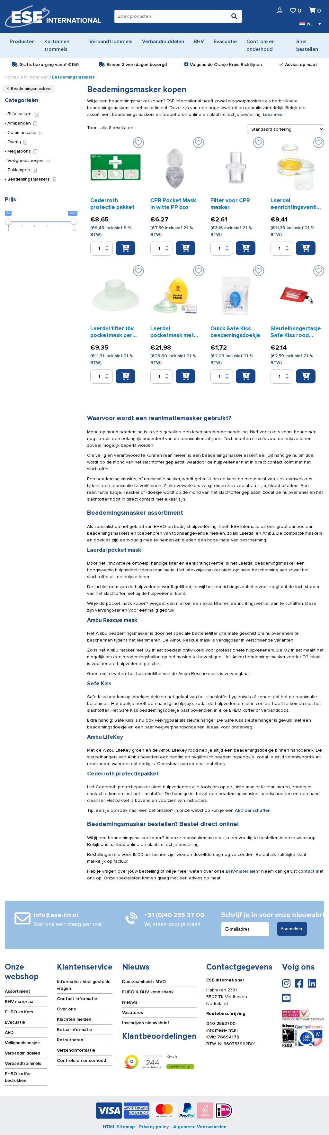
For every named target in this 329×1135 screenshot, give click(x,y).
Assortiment (17, 991)
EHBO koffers (19, 1012)
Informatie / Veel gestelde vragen (84, 985)
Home (10, 77)
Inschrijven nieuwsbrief (145, 1023)
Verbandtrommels (23, 1063)
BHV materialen (34, 77)
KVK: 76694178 (222, 1037)
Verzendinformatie (76, 1050)
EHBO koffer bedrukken (18, 1077)
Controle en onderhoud (81, 1060)
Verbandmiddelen (22, 1053)
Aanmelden (292, 928)
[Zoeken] (234, 16)
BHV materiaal (19, 1001)
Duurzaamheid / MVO (144, 981)
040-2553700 (221, 1023)
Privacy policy (154, 1127)
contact (306, 871)
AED (9, 1032)
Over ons (66, 1009)
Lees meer (273, 114)
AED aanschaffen (253, 810)
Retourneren (70, 1040)
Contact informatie (77, 998)
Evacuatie (15, 1022)
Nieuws (129, 1002)
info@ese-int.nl (221, 1030)
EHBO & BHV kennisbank (147, 992)
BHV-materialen (242, 871)
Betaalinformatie (74, 1029)
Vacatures (132, 1012)
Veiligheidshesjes (22, 1043)
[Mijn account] (280, 10)
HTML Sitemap (119, 1127)
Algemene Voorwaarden (200, 1127)
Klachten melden (74, 1019)
